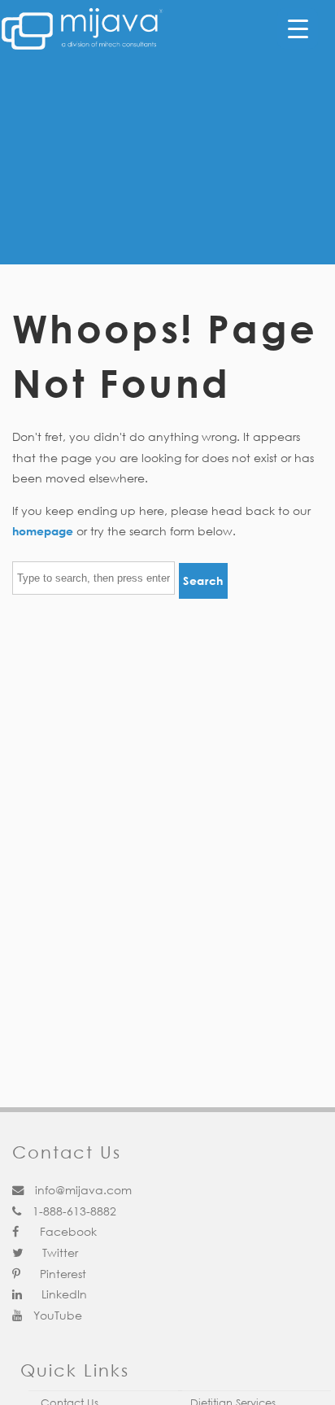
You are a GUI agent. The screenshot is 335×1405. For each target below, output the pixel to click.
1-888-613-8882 (72, 1211)
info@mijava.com (82, 1190)
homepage (42, 531)
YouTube (56, 1315)
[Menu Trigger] (297, 28)
